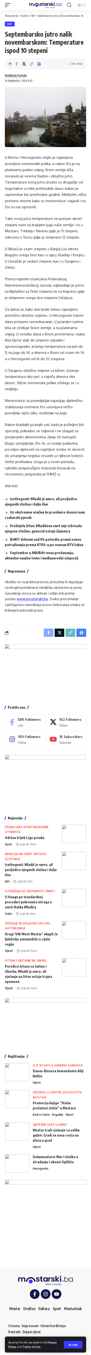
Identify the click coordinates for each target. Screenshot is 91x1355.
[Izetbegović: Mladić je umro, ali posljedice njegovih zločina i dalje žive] (74, 861)
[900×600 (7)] (45, 670)
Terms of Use (32, 1346)
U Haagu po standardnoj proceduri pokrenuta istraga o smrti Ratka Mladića (28, 902)
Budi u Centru (41, 1114)
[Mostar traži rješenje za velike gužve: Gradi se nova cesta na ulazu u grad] (17, 1131)
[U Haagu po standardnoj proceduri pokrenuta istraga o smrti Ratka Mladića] (74, 898)
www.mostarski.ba (32, 599)
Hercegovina (40, 1168)
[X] (66, 722)
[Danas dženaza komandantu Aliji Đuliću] (17, 1072)
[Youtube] (66, 739)
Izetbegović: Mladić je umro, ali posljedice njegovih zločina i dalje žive (31, 870)
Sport (8, 844)
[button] (73, 1344)
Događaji (57, 1114)
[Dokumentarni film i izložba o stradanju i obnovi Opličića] (17, 1163)
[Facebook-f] (35, 1294)
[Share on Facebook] (16, 64)
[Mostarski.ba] (45, 5)
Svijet (8, 913)
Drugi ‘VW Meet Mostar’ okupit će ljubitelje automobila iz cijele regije (31, 939)
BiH (9, 24)
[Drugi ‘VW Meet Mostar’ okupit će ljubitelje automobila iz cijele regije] (74, 930)
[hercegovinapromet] (45, 1220)
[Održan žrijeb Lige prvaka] (74, 834)
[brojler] (45, 781)
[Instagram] (25, 739)
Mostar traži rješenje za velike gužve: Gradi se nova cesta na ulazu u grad (56, 1135)
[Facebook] (25, 722)
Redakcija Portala (16, 75)
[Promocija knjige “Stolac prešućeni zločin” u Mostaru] (17, 1099)
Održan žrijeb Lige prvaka (24, 838)
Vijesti (9, 951)
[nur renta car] (45, 1022)
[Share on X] (24, 64)
